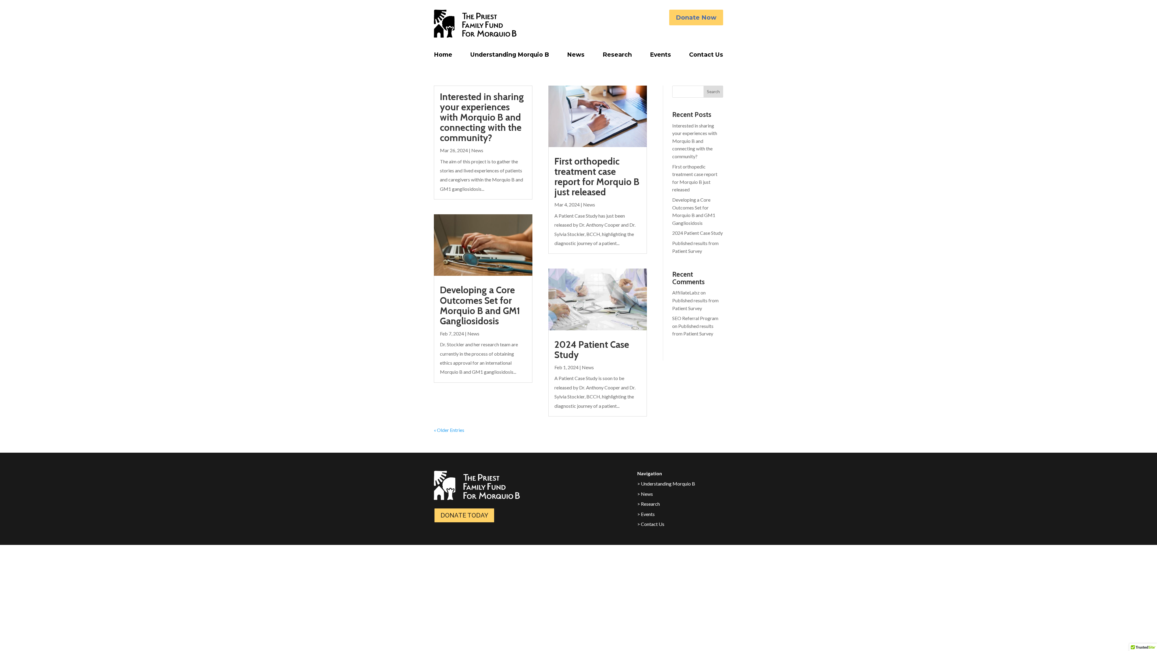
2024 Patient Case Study (591, 349)
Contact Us (706, 56)
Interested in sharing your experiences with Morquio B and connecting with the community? (482, 117)
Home (443, 56)
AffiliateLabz (686, 292)
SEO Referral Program (695, 318)
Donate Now (696, 17)
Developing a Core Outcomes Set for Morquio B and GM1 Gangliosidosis (480, 305)
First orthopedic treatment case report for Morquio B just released (596, 177)
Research (617, 56)
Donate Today (464, 515)
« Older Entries (449, 430)
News (576, 56)
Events (660, 56)
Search (713, 91)
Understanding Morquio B (509, 56)
